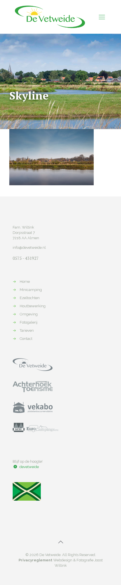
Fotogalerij (28, 322)
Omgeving (29, 314)
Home (25, 281)
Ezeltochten (30, 298)
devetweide (29, 467)
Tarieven (27, 330)
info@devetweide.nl (29, 247)
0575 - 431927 (26, 258)
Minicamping (31, 290)
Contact (26, 338)
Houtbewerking (33, 306)
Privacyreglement (35, 560)
